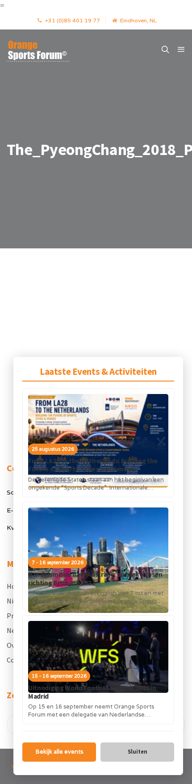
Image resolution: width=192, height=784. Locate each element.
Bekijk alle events (59, 751)
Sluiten (137, 751)
